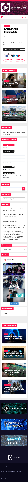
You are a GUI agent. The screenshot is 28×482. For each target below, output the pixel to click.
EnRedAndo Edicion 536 (19, 60)
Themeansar (14, 467)
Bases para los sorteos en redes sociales (11, 475)
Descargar (12, 54)
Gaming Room (7, 384)
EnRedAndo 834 (11, 83)
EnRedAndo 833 (11, 99)
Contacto (18, 471)
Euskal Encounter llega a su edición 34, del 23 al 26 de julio (14, 355)
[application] (14, 49)
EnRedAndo (7, 25)
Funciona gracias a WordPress (8, 465)
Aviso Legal (3, 478)
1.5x (17, 49)
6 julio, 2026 (8, 391)
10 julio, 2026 (9, 374)
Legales (6, 334)
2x (18, 49)
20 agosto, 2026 (10, 341)
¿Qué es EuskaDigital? (10, 471)
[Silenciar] (21, 49)
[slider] (22, 49)
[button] (22, 17)
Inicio (2, 471)
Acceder (5, 313)
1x (15, 49)
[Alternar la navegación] (25, 17)
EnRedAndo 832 (11, 115)
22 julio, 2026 (9, 357)
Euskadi (6, 351)
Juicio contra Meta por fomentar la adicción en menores (13, 338)
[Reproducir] (5, 49)
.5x (14, 49)
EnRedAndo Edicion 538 (8, 60)
